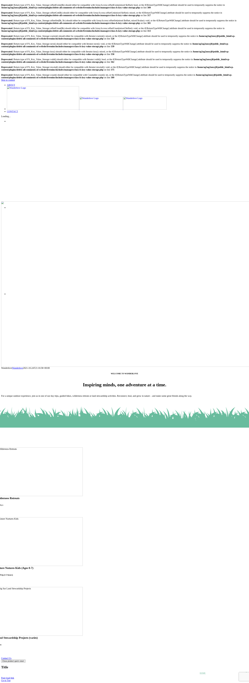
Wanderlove (17, 368)
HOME (203, 673)
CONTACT (232, 673)
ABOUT (216, 673)
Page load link (7, 678)
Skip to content (8, 80)
